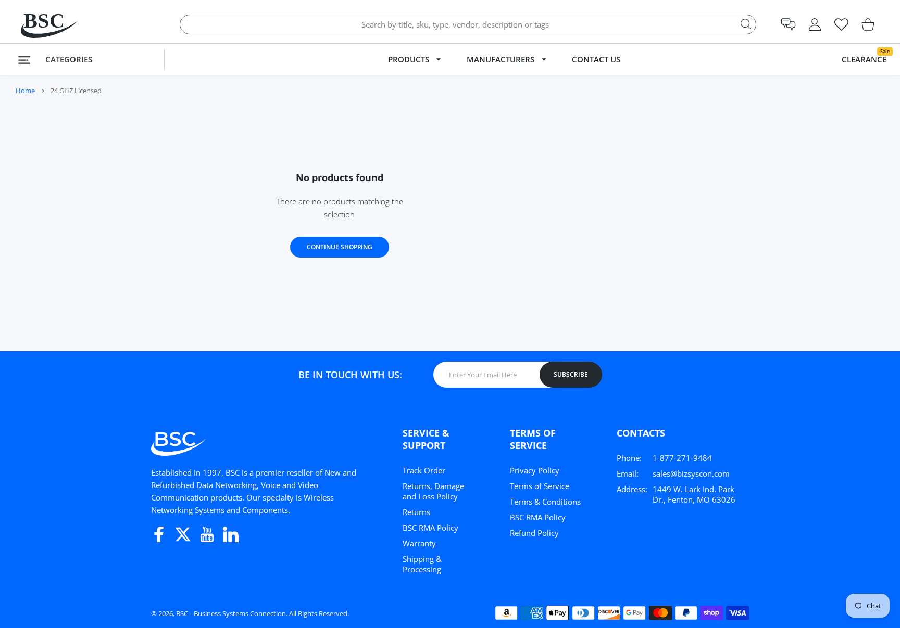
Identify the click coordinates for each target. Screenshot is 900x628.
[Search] (745, 24)
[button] (788, 24)
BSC (182, 613)
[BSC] (39, 24)
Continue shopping (339, 246)
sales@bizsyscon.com (691, 473)
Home (25, 90)
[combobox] (468, 24)
